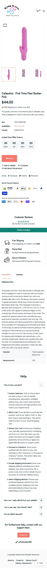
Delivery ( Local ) (31, 560)
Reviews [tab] (19, 274)
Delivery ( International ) (23, 563)
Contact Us (23, 535)
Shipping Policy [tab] (7, 282)
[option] (23, 43)
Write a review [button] (23, 230)
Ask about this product (13, 168)
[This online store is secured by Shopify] (8, 188)
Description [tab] (6, 274)
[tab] (23, 356)
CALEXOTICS (19, 130)
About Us (11, 560)
